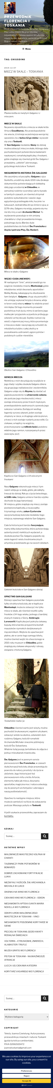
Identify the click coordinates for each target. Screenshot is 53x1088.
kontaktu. (9, 816)
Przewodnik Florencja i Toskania (18, 21)
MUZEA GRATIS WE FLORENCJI (19, 950)
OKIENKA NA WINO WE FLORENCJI (21, 892)
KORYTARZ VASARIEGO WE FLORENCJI (24, 971)
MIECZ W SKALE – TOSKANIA (23, 71)
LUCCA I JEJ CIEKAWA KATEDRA (20, 965)
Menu (28, 49)
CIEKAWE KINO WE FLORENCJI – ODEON (24, 897)
